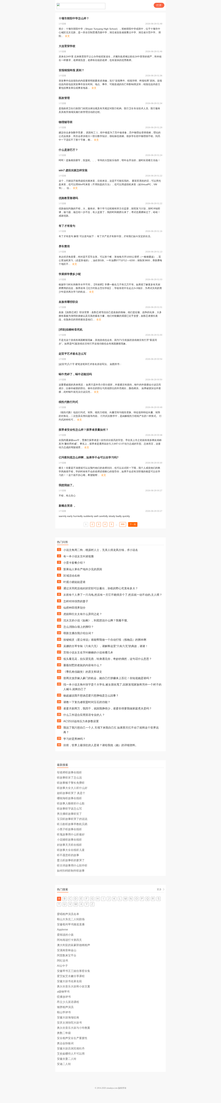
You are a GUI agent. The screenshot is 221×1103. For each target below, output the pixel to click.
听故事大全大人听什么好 (72, 787)
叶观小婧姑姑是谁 (74, 582)
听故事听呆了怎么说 (69, 777)
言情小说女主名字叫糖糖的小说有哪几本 (88, 652)
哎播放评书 (64, 996)
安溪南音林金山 (66, 950)
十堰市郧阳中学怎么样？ (74, 18)
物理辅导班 (66, 122)
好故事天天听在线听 (69, 844)
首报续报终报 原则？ (71, 70)
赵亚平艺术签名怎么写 (72, 353)
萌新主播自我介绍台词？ (78, 633)
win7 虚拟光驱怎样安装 (73, 170)
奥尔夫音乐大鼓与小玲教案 (73, 1027)
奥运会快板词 (65, 1043)
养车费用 (64, 246)
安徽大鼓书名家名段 (69, 981)
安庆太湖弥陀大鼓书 (69, 1022)
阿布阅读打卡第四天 (69, 939)
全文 (67, 36)
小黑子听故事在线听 (69, 829)
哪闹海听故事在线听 (69, 798)
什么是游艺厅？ (68, 149)
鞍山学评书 (64, 1012)
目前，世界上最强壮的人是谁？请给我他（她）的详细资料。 (100, 745)
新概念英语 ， (67, 505)
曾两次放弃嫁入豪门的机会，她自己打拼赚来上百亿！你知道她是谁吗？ (107, 678)
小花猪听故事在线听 (69, 839)
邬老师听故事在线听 (69, 772)
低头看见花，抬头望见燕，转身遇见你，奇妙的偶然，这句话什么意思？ (107, 658)
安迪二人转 (64, 1064)
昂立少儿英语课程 (68, 1001)
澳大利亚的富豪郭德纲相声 (73, 945)
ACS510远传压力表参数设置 (81, 721)
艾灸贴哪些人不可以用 (71, 1053)
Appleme (62, 929)
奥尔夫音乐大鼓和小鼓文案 (73, 986)
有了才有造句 (67, 225)
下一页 (133, 524)
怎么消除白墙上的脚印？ (78, 626)
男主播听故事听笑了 (69, 813)
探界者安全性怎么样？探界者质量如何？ (83, 429)
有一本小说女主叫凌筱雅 (78, 556)
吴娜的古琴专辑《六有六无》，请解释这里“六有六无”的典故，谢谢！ (105, 646)
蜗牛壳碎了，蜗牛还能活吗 (75, 374)
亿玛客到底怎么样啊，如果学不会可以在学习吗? (88, 457)
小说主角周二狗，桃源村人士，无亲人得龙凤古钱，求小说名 (100, 549)
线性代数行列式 (68, 401)
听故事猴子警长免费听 (71, 782)
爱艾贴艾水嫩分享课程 (71, 976)
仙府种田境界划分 (74, 607)
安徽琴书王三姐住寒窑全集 (73, 970)
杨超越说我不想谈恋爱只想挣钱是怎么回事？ (91, 695)
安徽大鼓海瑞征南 (68, 1017)
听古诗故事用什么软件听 (72, 865)
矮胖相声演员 (65, 1007)
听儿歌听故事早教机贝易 (72, 824)
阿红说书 (62, 960)
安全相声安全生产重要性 (72, 1038)
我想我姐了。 (67, 485)
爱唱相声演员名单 (68, 914)
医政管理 (64, 97)
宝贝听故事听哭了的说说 (72, 818)
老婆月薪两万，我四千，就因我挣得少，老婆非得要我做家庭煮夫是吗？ (107, 708)
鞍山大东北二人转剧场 (71, 919)
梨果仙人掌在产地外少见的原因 (82, 569)
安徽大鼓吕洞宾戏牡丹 (71, 1048)
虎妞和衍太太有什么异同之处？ (82, 614)
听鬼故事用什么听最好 (71, 834)
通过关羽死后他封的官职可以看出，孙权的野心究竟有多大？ (100, 588)
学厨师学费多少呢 (70, 274)
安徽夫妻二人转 (66, 1058)
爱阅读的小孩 (65, 934)
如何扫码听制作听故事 (71, 870)
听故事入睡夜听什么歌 (71, 803)
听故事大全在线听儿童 (71, 849)
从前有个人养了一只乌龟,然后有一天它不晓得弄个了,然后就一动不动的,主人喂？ (112, 594)
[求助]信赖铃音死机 (71, 329)
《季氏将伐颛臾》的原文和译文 (82, 671)
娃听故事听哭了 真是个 (71, 793)
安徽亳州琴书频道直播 (71, 924)
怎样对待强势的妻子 (75, 601)
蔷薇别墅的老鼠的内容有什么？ (82, 665)
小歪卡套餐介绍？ (74, 562)
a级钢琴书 (63, 991)
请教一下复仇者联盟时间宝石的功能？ (86, 702)
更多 (159, 889)
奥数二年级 (64, 1032)
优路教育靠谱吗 (68, 198)
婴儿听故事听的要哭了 (71, 860)
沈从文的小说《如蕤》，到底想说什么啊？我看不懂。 (96, 620)
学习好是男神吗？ (74, 738)
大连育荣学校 (67, 46)
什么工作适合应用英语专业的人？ (84, 714)
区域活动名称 (71, 575)
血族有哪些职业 (68, 301)
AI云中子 (62, 965)
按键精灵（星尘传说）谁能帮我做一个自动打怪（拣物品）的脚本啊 (104, 639)
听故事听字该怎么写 (69, 808)
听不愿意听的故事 (68, 855)
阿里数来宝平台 (66, 955)
